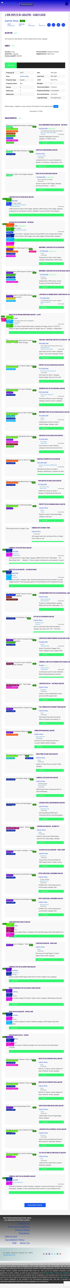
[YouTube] (44, 1222)
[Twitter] (52, 1222)
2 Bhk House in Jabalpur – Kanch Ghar (19, 923)
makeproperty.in (9, 1223)
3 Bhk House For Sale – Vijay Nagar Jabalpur (21, 681)
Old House (17, 204)
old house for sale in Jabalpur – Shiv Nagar (21, 222)
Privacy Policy (22, 1198)
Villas (18, 486)
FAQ (14, 1211)
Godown (19, 465)
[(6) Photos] (2, 125)
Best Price (54, 80)
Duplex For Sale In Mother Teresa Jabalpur (21, 1036)
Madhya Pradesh (53, 52)
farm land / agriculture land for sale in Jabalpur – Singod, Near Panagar (29, 340)
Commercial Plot (14, 156)
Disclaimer (24, 1201)
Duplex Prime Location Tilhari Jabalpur (20, 747)
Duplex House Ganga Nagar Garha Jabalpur (21, 1078)
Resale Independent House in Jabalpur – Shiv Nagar (23, 125)
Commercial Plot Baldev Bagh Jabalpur (20, 768)
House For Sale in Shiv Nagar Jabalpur (19, 173)
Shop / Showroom (18, 394)
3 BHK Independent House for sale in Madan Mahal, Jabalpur (25, 591)
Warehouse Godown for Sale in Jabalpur (20, 459)
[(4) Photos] (2, 150)
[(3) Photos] (2, 389)
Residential (19, 132)
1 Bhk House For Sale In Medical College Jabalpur (22, 1100)
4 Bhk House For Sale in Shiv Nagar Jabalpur (21, 197)
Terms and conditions (18, 1195)
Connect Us (24, 1192)
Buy (21, 83)
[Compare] (58, 25)
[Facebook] (46, 1222)
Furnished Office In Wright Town (18, 528)
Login (55, 106)
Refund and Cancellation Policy (14, 1207)
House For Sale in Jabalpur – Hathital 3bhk (21, 989)
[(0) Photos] (2, 197)
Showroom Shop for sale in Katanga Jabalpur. (22, 388)
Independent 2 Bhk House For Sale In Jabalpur (21, 247)
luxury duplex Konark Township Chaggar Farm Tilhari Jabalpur (27, 636)
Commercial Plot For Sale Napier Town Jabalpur (22, 944)
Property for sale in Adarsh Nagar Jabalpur (21, 365)
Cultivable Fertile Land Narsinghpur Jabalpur (22, 791)
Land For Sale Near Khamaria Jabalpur (19, 150)
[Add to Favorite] (53, 25)
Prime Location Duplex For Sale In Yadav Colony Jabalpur (24, 965)
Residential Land (14, 620)
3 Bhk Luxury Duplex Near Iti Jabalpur (19, 901)
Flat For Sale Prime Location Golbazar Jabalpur (22, 1123)
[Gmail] (60, 1222)
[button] (66, 3)
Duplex (22, 80)
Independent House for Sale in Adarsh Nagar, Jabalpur (24, 412)
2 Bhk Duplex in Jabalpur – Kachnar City (20, 813)
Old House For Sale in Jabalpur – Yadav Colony (22, 834)
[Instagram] (49, 1222)
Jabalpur (16, 54)
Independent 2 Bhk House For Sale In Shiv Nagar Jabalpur (25, 271)
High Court (50, 54)
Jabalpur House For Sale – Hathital (19, 1012)
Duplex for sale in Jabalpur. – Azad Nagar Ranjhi (22, 567)
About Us (25, 1211)
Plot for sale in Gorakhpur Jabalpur (19, 614)
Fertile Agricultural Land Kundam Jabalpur (21, 857)
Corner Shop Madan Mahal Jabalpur (19, 726)
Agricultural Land (14, 347)
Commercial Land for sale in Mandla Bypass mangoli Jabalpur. (26, 659)
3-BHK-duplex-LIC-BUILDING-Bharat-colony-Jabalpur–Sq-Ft (25, 294)
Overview (11, 65)
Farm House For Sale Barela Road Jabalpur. (21, 435)
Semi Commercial (21, 371)
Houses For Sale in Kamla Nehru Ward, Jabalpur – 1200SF (25, 315)
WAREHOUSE (25, 465)
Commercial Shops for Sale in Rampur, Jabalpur (22, 1144)
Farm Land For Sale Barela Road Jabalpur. (20, 481)
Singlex (24, 132)
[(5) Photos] (2, 222)
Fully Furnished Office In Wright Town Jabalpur (22, 705)
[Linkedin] (57, 1222)
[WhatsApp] (55, 1222)
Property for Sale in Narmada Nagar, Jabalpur (22, 504)
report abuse (64, 1245)
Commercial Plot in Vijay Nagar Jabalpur (20, 545)
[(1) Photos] (2, 174)
